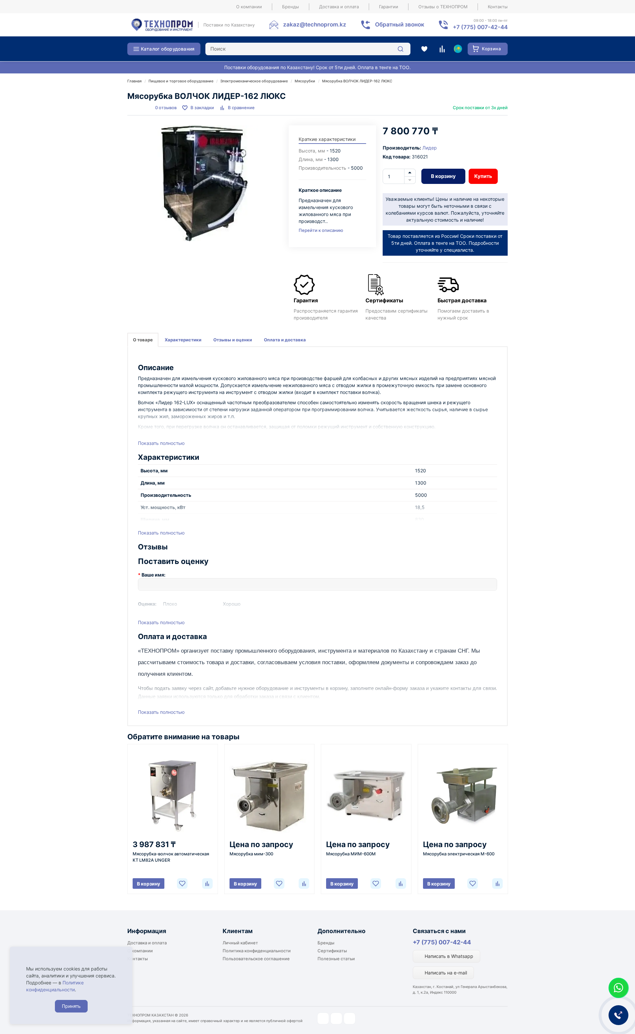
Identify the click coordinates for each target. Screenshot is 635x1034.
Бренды (290, 6)
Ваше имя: (153, 575)
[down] (410, 180)
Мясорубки (305, 81)
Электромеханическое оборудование (254, 81)
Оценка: (147, 604)
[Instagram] (323, 1018)
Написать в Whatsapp (448, 956)
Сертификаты (332, 950)
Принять (71, 1006)
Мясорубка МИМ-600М (351, 853)
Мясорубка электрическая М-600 (458, 853)
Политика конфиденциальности (257, 950)
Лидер (429, 148)
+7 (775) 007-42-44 (442, 942)
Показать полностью (161, 443)
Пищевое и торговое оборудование (180, 81)
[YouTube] (336, 1018)
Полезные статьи (336, 958)
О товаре (143, 339)
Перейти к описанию (321, 230)
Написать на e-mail (445, 972)
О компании (249, 6)
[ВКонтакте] (350, 1018)
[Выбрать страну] (457, 49)
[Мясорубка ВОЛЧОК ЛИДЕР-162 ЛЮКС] (204, 183)
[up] (410, 173)
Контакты (498, 6)
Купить (483, 176)
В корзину (443, 176)
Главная (134, 81)
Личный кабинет (240, 942)
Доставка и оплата (339, 6)
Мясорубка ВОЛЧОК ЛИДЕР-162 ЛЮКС (357, 81)
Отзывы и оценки (232, 339)
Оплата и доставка (285, 339)
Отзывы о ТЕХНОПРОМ (443, 6)
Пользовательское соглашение (256, 958)
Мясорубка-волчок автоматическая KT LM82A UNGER (171, 857)
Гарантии (388, 6)
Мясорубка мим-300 (251, 853)
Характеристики (183, 339)
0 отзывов (166, 107)
